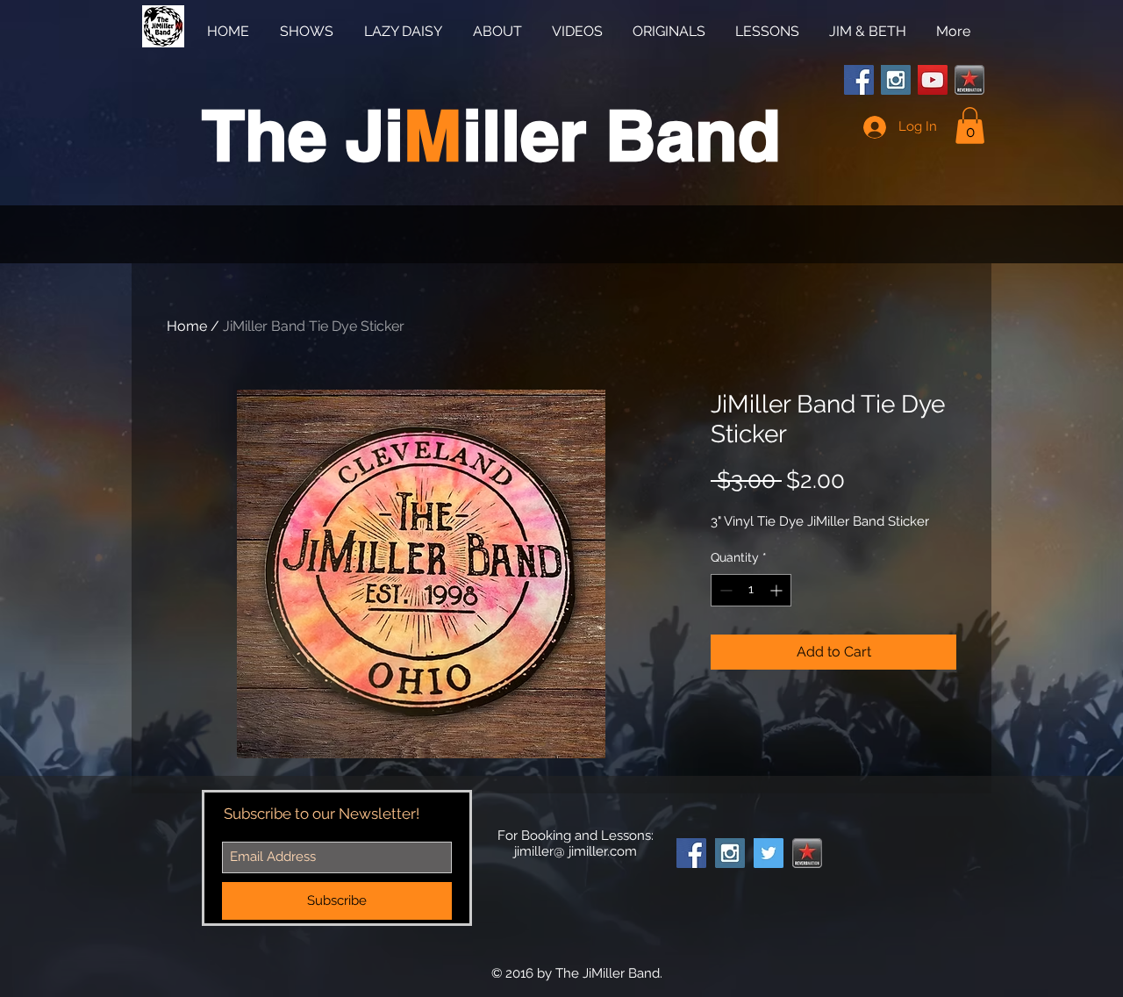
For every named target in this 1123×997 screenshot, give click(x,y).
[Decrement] (724, 590)
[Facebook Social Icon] (859, 80)
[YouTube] (933, 80)
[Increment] (778, 590)
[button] (970, 125)
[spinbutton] (751, 590)
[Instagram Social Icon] (896, 80)
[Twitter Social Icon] (768, 853)
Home (187, 326)
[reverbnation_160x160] (969, 80)
